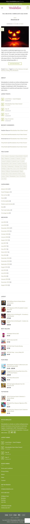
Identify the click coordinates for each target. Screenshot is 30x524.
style (23, 173)
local (15, 168)
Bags (3, 158)
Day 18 (7, 109)
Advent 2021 (4, 189)
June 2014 (4, 273)
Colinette (8, 161)
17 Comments (10, 105)
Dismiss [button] (22, 1)
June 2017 (4, 246)
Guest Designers (5, 192)
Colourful (14, 161)
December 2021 (5, 228)
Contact (3, 480)
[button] (2, 8)
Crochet (22, 161)
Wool (11, 70)
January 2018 (4, 237)
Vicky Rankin (4, 134)
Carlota (23, 158)
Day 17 (7, 114)
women (3, 176)
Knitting (8, 70)
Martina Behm (23, 168)
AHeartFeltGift (19, 156)
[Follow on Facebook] (9, 432)
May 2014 (4, 276)
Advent (6, 156)
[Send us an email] (14, 432)
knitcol (25, 166)
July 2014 (3, 270)
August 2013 (4, 285)
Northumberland (15, 171)
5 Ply (3, 156)
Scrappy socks (5, 173)
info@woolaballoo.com (7, 489)
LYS (18, 168)
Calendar (18, 158)
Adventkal (12, 156)
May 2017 (4, 249)
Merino (3, 171)
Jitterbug (17, 166)
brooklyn (13, 158)
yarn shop (4, 178)
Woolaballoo (15, 70)
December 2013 (5, 282)
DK (11, 163)
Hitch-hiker (4, 166)
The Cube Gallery (5, 210)
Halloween (20, 69)
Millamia (8, 171)
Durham (15, 163)
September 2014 (5, 264)
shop (10, 173)
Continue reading (15, 63)
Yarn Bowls (22, 176)
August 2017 (4, 240)
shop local (15, 173)
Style (2, 207)
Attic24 (25, 156)
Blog (12, 517)
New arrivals (4, 195)
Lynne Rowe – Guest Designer (13, 99)
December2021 (5, 163)
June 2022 (4, 225)
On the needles (5, 201)
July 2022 (3, 222)
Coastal (3, 161)
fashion (19, 163)
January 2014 (4, 279)
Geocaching (15, 69)
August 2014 (4, 267)
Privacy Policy (5, 471)
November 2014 (5, 261)
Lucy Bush (20, 23)
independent (10, 166)
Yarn (18, 176)
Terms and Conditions (7, 468)
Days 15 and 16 (9, 119)
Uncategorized (5, 213)
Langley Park (9, 168)
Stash (19, 173)
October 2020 (5, 234)
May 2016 (4, 255)
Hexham (24, 163)
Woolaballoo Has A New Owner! (13, 103)
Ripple (21, 171)
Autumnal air (15, 19)
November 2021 (5, 231)
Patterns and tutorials (7, 204)
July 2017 (3, 243)
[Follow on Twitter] (12, 432)
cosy (18, 161)
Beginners (7, 158)
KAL (21, 166)
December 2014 (5, 258)
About (3, 474)
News (15, 17)
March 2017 (4, 252)
